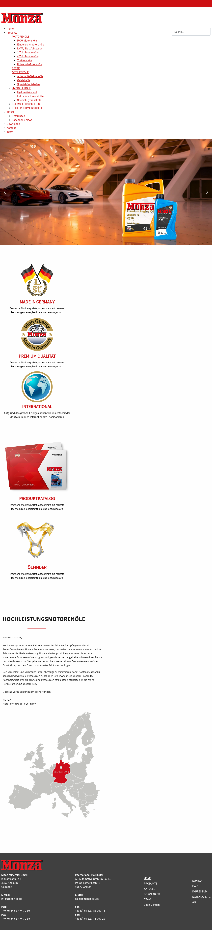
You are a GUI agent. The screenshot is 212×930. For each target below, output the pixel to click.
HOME (147, 878)
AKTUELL (149, 888)
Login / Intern (152, 904)
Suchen (167, 31)
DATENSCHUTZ (201, 896)
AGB (194, 902)
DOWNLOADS (152, 894)
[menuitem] (10, 28)
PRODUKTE (150, 883)
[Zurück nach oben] (206, 923)
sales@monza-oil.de (87, 898)
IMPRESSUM (199, 891)
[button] (5, 192)
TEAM (147, 899)
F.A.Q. (195, 886)
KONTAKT (198, 881)
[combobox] (191, 32)
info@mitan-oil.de (11, 898)
